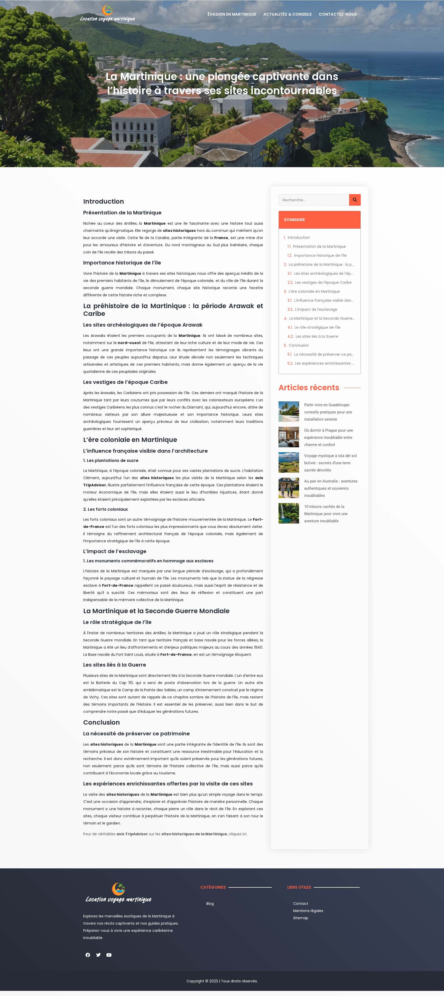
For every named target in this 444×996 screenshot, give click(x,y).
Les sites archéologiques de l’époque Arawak (324, 273)
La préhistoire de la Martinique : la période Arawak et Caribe (322, 264)
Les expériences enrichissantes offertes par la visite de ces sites (325, 363)
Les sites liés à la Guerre (317, 336)
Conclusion (299, 345)
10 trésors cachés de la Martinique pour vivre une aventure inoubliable (326, 513)
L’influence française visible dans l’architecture (324, 300)
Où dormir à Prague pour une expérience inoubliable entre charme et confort (328, 437)
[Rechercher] (355, 200)
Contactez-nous (338, 14)
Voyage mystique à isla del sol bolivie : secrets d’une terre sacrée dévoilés (330, 462)
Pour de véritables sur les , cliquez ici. (165, 834)
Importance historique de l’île (320, 255)
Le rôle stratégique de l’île (317, 327)
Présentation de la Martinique (319, 246)
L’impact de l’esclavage (316, 309)
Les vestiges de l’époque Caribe (323, 282)
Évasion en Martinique (232, 14)
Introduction (299, 237)
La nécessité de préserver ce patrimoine (324, 354)
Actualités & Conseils (287, 14)
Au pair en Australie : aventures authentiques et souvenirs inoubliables (331, 488)
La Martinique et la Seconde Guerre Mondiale (322, 318)
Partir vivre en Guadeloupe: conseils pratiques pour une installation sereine (328, 412)
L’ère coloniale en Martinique (314, 291)
